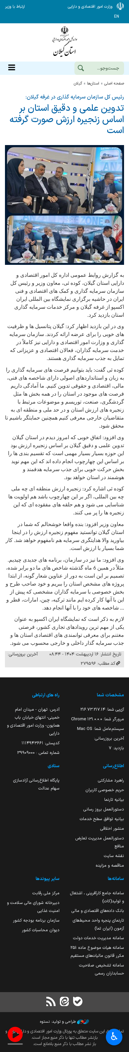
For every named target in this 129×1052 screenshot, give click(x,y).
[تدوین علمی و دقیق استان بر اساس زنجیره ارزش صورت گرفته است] (64, 205)
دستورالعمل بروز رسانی (103, 809)
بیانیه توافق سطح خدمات (102, 819)
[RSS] (51, 1002)
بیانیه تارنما (114, 799)
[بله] (77, 1002)
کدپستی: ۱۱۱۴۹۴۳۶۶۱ (41, 743)
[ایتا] (64, 1002)
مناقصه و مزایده (110, 865)
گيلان (78, 84)
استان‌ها (93, 84)
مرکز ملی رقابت (46, 893)
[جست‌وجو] (81, 69)
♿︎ (114, 1036)
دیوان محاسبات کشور (41, 930)
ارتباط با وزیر (15, 7)
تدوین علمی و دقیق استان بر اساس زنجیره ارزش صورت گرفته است (67, 119)
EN (116, 17)
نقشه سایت (114, 856)
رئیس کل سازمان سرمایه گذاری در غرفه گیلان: (74, 97)
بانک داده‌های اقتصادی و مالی (97, 911)
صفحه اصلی (114, 84)
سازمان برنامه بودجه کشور (36, 920)
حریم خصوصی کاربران (104, 790)
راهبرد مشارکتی (111, 780)
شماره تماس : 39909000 (38, 753)
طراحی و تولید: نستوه (58, 1022)
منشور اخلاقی (112, 828)
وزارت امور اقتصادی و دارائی (64, 42)
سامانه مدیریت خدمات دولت (98, 938)
